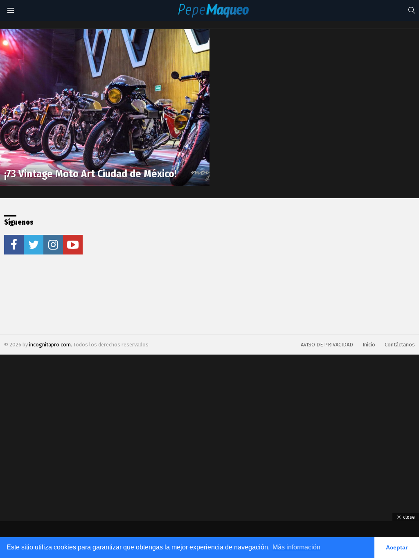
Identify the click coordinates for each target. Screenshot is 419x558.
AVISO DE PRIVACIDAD (327, 344)
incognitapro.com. (51, 344)
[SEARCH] (411, 10)
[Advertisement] (205, 266)
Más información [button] (296, 547)
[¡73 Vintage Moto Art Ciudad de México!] (105, 107)
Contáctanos (400, 344)
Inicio (369, 344)
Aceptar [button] (397, 547)
